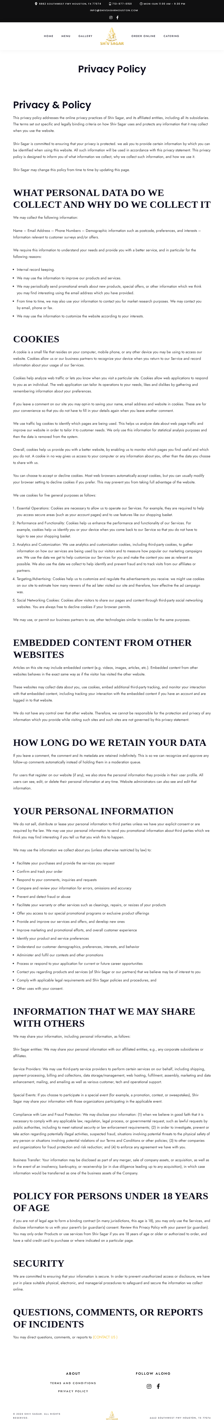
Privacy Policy (73, 1391)
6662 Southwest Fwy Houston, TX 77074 (70, 3)
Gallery (86, 36)
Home (49, 36)
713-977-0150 (122, 3)
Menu (66, 36)
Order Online (143, 36)
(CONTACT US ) (105, 1337)
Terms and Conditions (73, 1383)
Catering (171, 36)
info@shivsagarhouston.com (114, 10)
